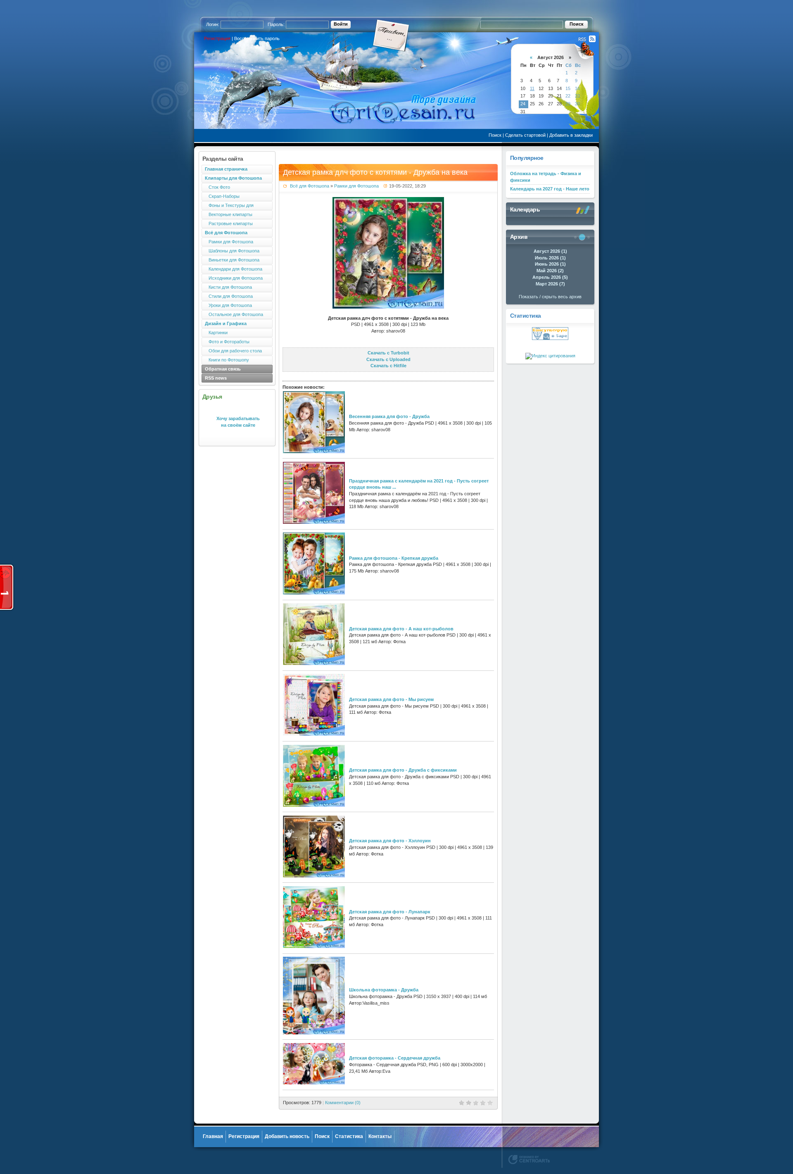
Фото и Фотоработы (227, 341)
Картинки (216, 332)
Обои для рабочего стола (233, 350)
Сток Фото (217, 187)
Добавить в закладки (571, 135)
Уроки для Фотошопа (228, 305)
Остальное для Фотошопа (234, 314)
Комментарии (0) (343, 1102)
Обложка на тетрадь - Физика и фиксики (545, 177)
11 (532, 88)
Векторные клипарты (228, 214)
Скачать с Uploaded (388, 359)
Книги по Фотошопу (227, 359)
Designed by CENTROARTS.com (529, 1159)
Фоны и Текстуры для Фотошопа (228, 206)
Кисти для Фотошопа (228, 287)
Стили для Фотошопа (229, 296)
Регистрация (217, 38)
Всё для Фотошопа (309, 185)
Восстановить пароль (257, 38)
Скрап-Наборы (222, 196)
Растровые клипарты (229, 223)
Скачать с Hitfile (388, 365)
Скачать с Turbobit (388, 352)
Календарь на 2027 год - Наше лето (549, 188)
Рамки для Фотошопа (229, 241)
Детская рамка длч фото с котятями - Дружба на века (375, 172)
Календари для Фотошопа (233, 268)
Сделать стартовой (525, 135)
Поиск (495, 135)
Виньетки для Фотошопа (232, 259)
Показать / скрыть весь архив (550, 296)
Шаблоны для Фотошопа (232, 250)
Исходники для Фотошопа (234, 278)
